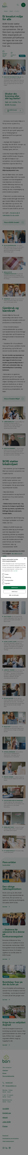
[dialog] (14, 577)
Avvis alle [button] (14, 591)
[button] (14, 595)
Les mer (15, 571)
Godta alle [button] (14, 587)
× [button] (24, 558)
